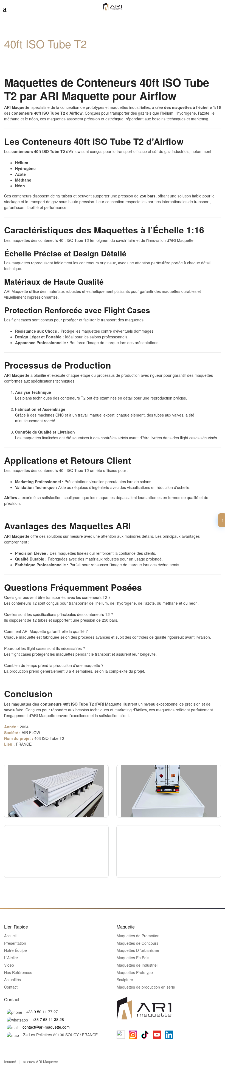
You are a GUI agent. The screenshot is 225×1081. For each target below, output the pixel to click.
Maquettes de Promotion (138, 935)
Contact (11, 987)
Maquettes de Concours (137, 943)
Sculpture (125, 979)
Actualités (12, 979)
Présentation (15, 943)
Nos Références (18, 972)
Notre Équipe (15, 950)
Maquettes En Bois (133, 957)
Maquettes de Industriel (137, 965)
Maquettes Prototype (135, 972)
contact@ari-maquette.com (46, 1027)
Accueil (10, 935)
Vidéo (9, 965)
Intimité (10, 1061)
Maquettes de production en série (146, 987)
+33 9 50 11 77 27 (42, 1011)
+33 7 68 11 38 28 (48, 1019)
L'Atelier (11, 957)
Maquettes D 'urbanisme (138, 950)
